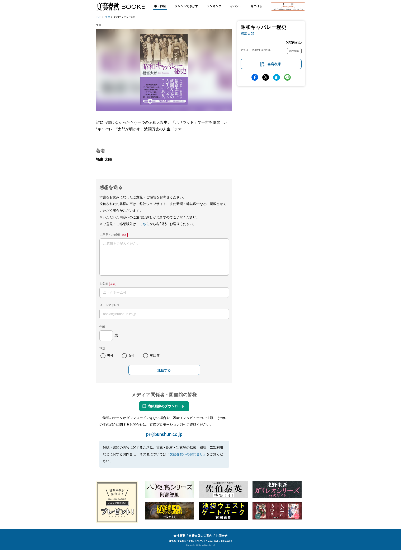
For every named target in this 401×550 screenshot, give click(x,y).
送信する (164, 370)
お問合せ (221, 535)
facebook (254, 77)
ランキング (214, 6)
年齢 (102, 326)
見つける (256, 6)
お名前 (103, 283)
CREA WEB (226, 541)
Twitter (265, 77)
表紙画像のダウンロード (166, 406)
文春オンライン (196, 541)
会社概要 (179, 535)
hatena (276, 77)
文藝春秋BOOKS (120, 6)
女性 (131, 355)
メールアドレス (109, 305)
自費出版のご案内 (200, 535)
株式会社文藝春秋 (177, 541)
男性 (110, 355)
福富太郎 (247, 34)
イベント (236, 6)
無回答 (155, 355)
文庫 (107, 17)
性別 (102, 348)
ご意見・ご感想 (109, 234)
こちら (145, 224)
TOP (98, 17)
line (287, 77)
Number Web (212, 541)
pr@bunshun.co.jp (164, 434)
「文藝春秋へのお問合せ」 (186, 454)
